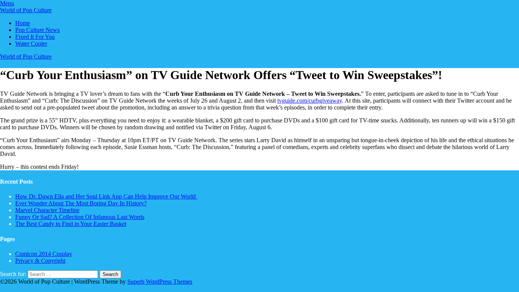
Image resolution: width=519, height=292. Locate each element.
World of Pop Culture (26, 10)
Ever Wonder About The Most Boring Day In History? (81, 203)
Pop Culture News (37, 30)
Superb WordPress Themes (159, 281)
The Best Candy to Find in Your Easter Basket (70, 224)
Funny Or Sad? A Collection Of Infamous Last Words (79, 217)
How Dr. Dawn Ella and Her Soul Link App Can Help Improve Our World (106, 196)
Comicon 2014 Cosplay (43, 254)
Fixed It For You (35, 36)
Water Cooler (31, 43)
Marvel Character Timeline (47, 210)
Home (22, 23)
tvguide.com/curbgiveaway (309, 100)
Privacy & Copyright (40, 260)
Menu (7, 3)
